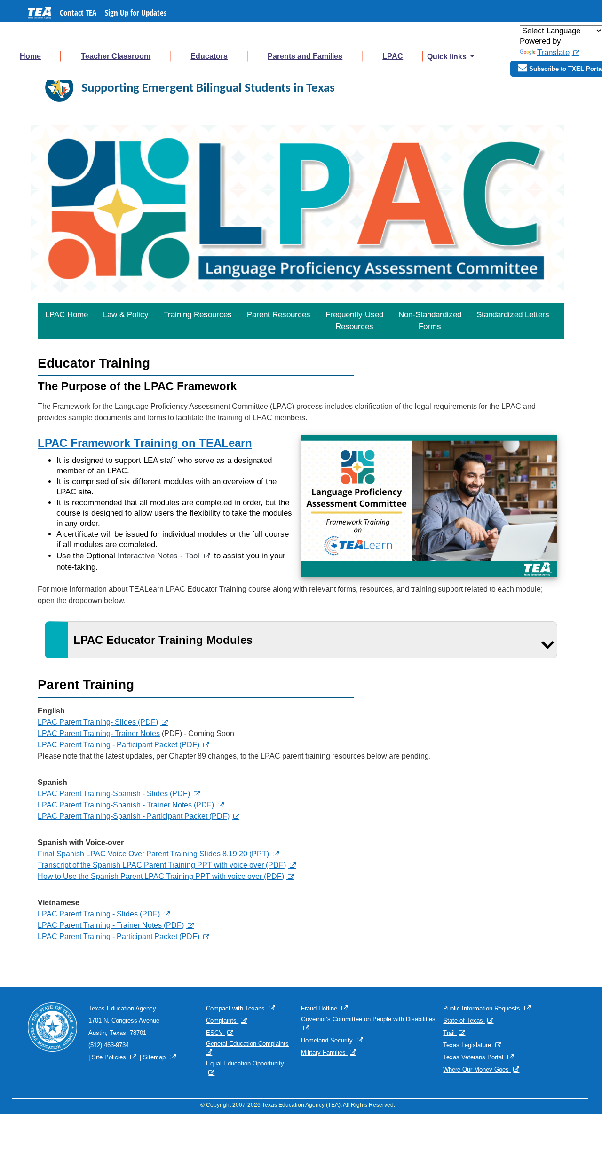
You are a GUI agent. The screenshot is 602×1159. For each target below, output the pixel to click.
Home (30, 56)
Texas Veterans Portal (474, 1057)
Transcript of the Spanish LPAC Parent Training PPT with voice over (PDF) (162, 865)
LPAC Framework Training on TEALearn (145, 443)
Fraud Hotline (320, 1008)
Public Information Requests (482, 1008)
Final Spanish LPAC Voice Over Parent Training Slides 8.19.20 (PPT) (153, 854)
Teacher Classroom (115, 56)
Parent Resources (278, 314)
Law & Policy (126, 314)
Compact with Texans (236, 1008)
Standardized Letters (512, 314)
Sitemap (155, 1057)
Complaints (222, 1020)
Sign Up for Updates (135, 12)
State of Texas (464, 1020)
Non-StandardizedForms (429, 320)
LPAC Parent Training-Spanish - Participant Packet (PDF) (134, 816)
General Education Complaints (247, 1043)
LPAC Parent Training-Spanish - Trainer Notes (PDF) (126, 805)
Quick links (447, 57)
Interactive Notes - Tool (160, 555)
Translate (553, 52)
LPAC (392, 56)
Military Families (324, 1052)
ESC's (215, 1032)
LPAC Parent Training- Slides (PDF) (98, 722)
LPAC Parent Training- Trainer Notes (99, 733)
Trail (450, 1032)
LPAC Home (66, 314)
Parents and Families (305, 56)
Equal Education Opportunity (245, 1063)
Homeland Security (328, 1040)
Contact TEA (78, 12)
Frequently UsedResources (354, 320)
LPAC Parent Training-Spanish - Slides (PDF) (114, 794)
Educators (209, 56)
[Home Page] (59, 87)
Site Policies (110, 1057)
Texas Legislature (468, 1045)
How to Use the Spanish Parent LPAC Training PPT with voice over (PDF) (161, 876)
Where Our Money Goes (477, 1069)
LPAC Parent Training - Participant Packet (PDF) (118, 745)
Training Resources (198, 314)
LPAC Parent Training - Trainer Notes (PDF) (111, 925)
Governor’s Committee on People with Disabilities (368, 1019)
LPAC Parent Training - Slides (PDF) (99, 914)
